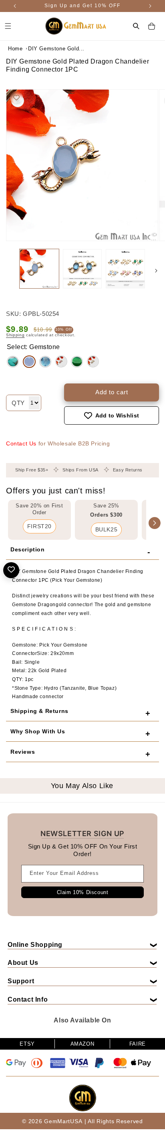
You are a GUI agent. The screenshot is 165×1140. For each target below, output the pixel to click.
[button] (136, 26)
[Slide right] (156, 271)
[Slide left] (9, 271)
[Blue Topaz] (45, 361)
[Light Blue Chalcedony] (29, 361)
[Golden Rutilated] (93, 361)
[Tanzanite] (13, 361)
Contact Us (21, 443)
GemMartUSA (63, 1121)
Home (15, 49)
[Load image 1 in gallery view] (39, 268)
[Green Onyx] (77, 361)
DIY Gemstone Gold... (48, 49)
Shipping (15, 335)
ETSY (27, 1044)
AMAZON (82, 1044)
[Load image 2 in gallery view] (82, 268)
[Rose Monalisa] (61, 361)
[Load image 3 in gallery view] (125, 268)
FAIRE (137, 1044)
